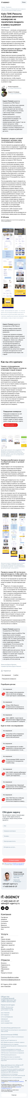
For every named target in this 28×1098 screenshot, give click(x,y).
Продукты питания (6, 973)
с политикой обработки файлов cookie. (12, 1082)
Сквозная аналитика (7, 951)
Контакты (3, 923)
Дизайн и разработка (7, 949)
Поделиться (7, 671)
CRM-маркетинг (6, 955)
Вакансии (4, 925)
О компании (4, 921)
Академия (4, 919)
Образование (5, 969)
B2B (2, 971)
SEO (2, 937)
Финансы (3, 963)
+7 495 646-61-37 (10, 886)
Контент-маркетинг (7, 943)
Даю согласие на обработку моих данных (14, 863)
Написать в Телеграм (17, 880)
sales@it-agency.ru (10, 884)
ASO (2, 947)
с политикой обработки (18, 864)
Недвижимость (5, 965)
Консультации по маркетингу (9, 953)
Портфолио (4, 917)
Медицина (4, 967)
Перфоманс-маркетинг (8, 945)
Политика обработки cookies (10, 977)
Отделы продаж (5, 939)
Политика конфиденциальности (10, 979)
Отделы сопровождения (8, 941)
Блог (2, 929)
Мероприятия (5, 927)
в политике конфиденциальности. (11, 1087)
